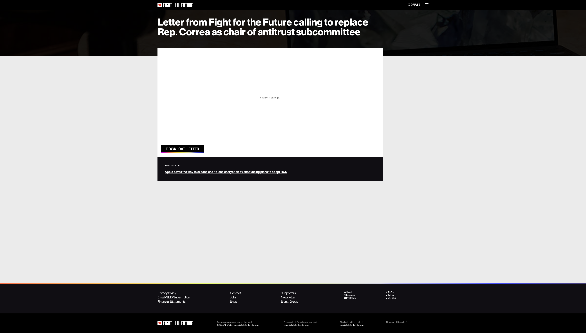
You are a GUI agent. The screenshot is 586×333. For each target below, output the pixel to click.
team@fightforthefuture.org (352, 325)
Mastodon (351, 298)
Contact (235, 293)
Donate (414, 5)
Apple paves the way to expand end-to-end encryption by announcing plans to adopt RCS (226, 172)
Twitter (391, 295)
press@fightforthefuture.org (246, 325)
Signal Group (289, 301)
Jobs (233, 297)
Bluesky (350, 292)
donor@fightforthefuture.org (296, 325)
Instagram (350, 295)
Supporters (288, 293)
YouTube (392, 298)
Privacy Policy (166, 293)
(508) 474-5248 (224, 325)
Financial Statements (171, 301)
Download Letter (182, 148)
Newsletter (288, 297)
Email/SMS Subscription (173, 297)
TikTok (391, 292)
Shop (233, 301)
